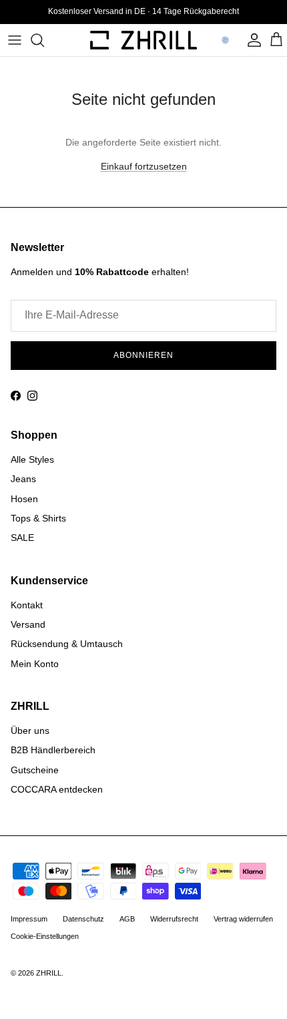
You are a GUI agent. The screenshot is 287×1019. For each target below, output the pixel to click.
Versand (28, 624)
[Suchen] (44, 40)
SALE (22, 537)
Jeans (23, 478)
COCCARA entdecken (57, 789)
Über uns (30, 730)
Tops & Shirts (38, 518)
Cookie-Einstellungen (45, 936)
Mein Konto (35, 663)
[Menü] (14, 40)
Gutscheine (35, 770)
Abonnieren (143, 355)
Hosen (24, 498)
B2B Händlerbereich (53, 750)
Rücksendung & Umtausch (67, 643)
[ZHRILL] (143, 40)
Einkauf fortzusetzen (144, 166)
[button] (225, 40)
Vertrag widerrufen (243, 919)
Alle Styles (32, 459)
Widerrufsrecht (174, 919)
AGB (127, 919)
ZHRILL (48, 973)
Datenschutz (83, 919)
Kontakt (27, 605)
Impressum (29, 919)
